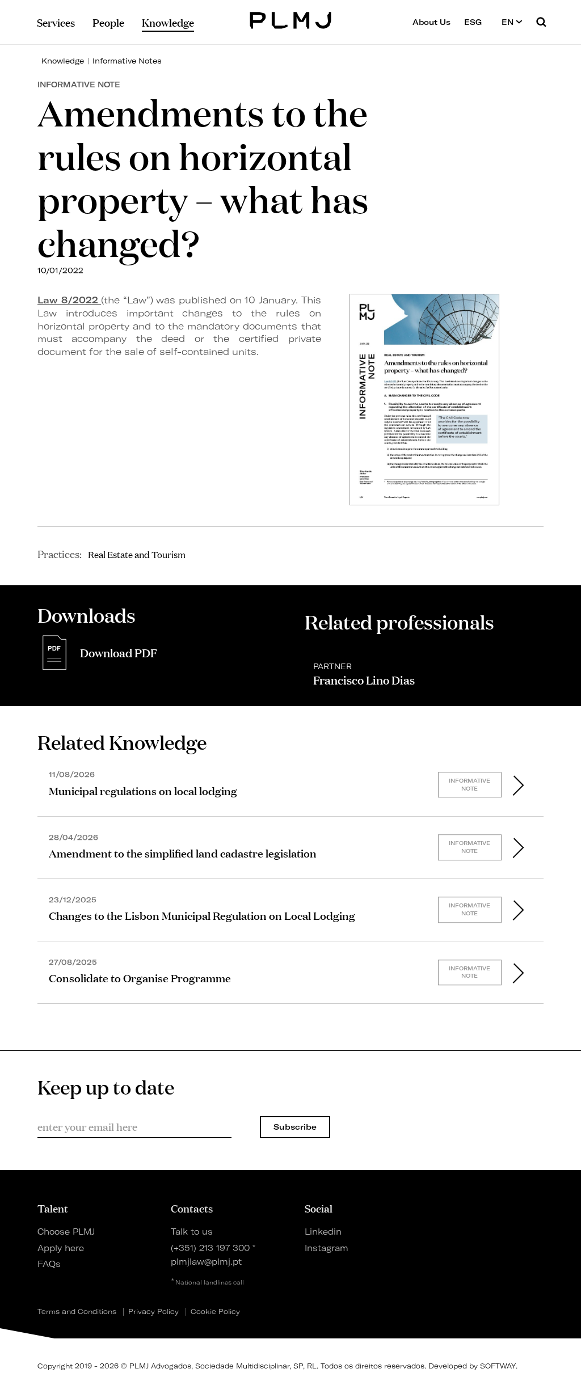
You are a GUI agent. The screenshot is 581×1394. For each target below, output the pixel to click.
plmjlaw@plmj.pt (206, 1262)
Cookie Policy (215, 1312)
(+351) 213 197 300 (210, 1248)
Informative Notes (127, 60)
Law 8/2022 (69, 300)
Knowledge (62, 60)
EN (509, 22)
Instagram (326, 1248)
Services (56, 22)
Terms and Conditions (76, 1312)
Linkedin (323, 1232)
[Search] (541, 22)
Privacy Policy (153, 1312)
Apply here (60, 1248)
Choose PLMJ (66, 1232)
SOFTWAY (498, 1366)
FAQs (49, 1264)
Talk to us (192, 1232)
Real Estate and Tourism (137, 554)
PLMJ (290, 19)
